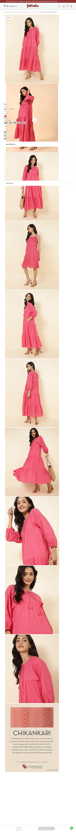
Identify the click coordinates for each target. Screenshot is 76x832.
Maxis (38, 12)
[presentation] (60, 6)
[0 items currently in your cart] (70, 6)
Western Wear (18, 12)
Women (11, 12)
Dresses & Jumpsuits (29, 12)
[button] (5, 116)
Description (10, 183)
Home (5, 12)
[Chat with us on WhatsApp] (72, 828)
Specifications (10, 144)
